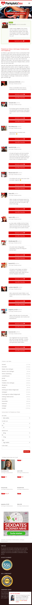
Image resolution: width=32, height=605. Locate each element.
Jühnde (16, 378)
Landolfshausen (16, 376)
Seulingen (16, 406)
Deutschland (9, 539)
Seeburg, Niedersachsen (16, 396)
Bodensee (16, 403)
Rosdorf (16, 364)
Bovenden (16, 366)
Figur (3, 440)
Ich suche (4, 415)
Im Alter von (5, 421)
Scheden (16, 408)
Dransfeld (16, 380)
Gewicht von (5, 430)
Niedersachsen (15, 539)
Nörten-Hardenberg (16, 373)
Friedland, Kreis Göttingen (16, 383)
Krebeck (16, 387)
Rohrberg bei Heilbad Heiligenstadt (16, 389)
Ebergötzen (16, 385)
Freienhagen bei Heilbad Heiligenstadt (16, 394)
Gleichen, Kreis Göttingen (16, 371)
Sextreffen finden (19, 97)
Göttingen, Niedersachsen (15, 84)
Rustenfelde (16, 401)
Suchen (27, 451)
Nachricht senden (19, 41)
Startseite (3, 539)
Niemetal (16, 399)
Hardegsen (16, 392)
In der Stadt (4, 445)
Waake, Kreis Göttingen (16, 369)
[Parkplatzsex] (12, 3)
